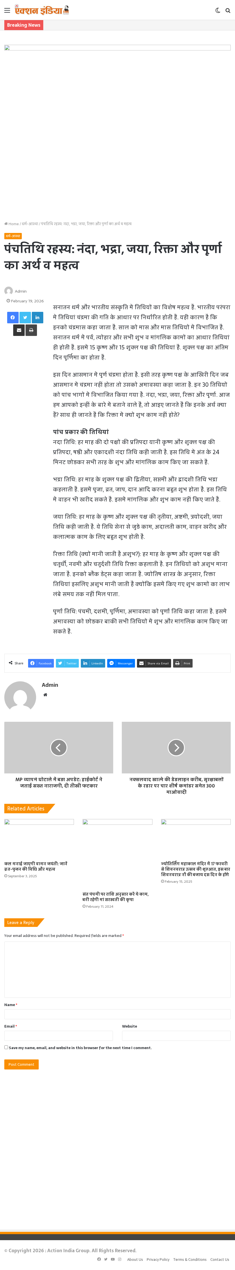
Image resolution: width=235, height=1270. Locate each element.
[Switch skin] (218, 12)
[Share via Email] (19, 330)
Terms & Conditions (190, 1260)
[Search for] (228, 12)
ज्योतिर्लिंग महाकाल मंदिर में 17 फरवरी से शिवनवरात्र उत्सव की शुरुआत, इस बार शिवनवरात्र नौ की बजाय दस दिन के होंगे (195, 869)
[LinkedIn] (37, 317)
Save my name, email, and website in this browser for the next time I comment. (80, 1048)
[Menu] (7, 12)
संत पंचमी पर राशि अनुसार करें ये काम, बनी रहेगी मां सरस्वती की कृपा (115, 897)
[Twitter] (25, 317)
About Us (135, 1260)
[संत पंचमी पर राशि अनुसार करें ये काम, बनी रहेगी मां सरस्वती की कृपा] (117, 854)
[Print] (31, 330)
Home (13, 224)
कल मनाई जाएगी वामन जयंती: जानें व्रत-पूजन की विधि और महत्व (35, 866)
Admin (21, 291)
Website (129, 1026)
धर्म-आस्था (30, 224)
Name (10, 1005)
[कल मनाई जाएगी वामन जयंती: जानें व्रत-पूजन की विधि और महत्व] (39, 838)
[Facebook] (13, 317)
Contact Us (219, 1260)
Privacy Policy (158, 1260)
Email (10, 1026)
